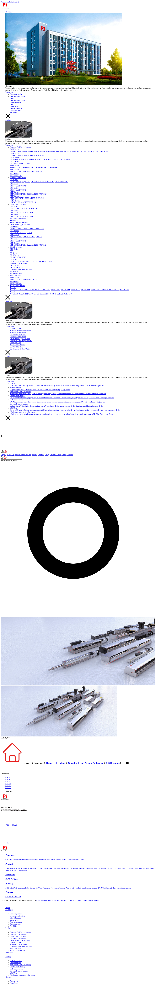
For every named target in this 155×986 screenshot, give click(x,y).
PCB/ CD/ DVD (16, 383)
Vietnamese (19, 455)
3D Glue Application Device (103, 414)
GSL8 (17, 208)
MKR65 (19, 202)
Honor (12, 98)
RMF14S (13, 245)
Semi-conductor (15, 388)
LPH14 (18, 212)
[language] (4, 453)
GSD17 (35, 155)
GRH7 (28, 159)
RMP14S (13, 194)
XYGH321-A (57, 294)
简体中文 (10, 455)
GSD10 (23, 155)
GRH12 (39, 159)
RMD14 (19, 172)
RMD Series (14, 170)
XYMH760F (124, 290)
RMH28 (39, 167)
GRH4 (17, 159)
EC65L (33, 261)
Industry (8, 356)
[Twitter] (2, 904)
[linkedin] (6, 834)
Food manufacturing (17, 396)
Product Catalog (16, 328)
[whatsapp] (6, 820)
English (3, 455)
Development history (17, 96)
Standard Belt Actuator (18, 178)
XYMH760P (65, 290)
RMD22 (32, 172)
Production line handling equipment (23, 398)
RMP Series (14, 192)
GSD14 (29, 155)
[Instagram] (5, 904)
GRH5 (23, 159)
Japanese (41, 455)
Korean (52, 455)
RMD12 (13, 172)
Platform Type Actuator (18, 263)
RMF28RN (40, 198)
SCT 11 (13, 251)
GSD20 (41, 155)
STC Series (14, 249)
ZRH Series (14, 220)
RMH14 (19, 167)
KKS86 (19, 176)
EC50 (12, 261)
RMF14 (13, 198)
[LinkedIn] (9, 904)
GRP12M (58, 182)
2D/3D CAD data (16, 347)
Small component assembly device (93, 394)
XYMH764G (55, 290)
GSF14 (12, 190)
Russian (58, 455)
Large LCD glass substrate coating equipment (26, 410)
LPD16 (24, 216)
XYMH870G (45, 290)
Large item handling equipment (81, 414)
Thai (29, 455)
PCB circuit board (16, 400)
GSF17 (18, 190)
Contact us (9, 897)
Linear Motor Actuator (18, 204)
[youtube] (6, 838)
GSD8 (17, 155)
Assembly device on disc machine (69, 394)
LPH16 (24, 212)
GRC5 (12, 163)
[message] (4, 458)
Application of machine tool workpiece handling (52, 414)
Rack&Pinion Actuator (18, 218)
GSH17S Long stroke (84, 151)
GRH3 (12, 159)
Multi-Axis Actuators (17, 286)
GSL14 (22, 208)
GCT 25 (19, 267)
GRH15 (46, 159)
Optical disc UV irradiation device (22, 406)
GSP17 (18, 186)
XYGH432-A (67, 294)
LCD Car (13, 408)
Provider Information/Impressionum (79, 900)
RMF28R (31, 198)
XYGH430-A (36, 294)
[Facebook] (12, 904)
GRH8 (33, 159)
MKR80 (26, 202)
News (3, 2)
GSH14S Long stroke (68, 151)
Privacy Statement (60, 900)
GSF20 (24, 190)
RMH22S (53, 167)
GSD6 (12, 155)
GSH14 (29, 151)
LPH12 (12, 212)
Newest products (16, 108)
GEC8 (17, 257)
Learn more (9, 92)
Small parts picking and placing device (89, 406)
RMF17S (20, 245)
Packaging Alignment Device (77, 398)
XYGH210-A (15, 294)
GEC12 (23, 257)
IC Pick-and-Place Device (32, 390)
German (70, 455)
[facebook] (6, 831)
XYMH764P (95, 290)
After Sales (9, 2)
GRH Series (14, 157)
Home (49, 762)
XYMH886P (105, 290)
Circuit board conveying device (48, 402)
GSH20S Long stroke (100, 151)
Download (9, 301)
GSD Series (14, 153)
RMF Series (14, 196)
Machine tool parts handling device (22, 414)
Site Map (95, 900)
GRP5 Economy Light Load (20, 182)
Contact (16, 2)
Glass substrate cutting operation (54, 410)
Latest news (14, 106)
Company (8, 12)
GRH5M (52, 159)
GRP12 (51, 182)
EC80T (49, 261)
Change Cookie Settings (45, 900)
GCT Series (14, 265)
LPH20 (30, 212)
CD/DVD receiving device (94, 386)
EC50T (23, 261)
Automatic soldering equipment (70, 402)
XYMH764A (15, 290)
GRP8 (39, 182)
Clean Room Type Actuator (20, 225)
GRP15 (65, 182)
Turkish (34, 455)
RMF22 (25, 198)
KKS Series (14, 174)
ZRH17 (13, 222)
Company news (15, 110)
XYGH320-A (25, 294)
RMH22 (32, 167)
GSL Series (14, 206)
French (64, 455)
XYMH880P (85, 290)
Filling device (65, 390)
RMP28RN (43, 194)
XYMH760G (35, 290)
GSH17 (35, 151)
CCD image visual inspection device (23, 402)
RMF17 (19, 198)
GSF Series (14, 188)
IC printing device (16, 390)
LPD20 (30, 216)
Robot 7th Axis (15, 275)
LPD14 (18, 216)
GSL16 (28, 208)
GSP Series (14, 184)
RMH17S (45, 167)
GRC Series (14, 161)
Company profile (16, 94)
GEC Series (14, 255)
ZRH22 (19, 222)
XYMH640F (114, 290)
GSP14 (12, 186)
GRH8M (59, 159)
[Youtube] (16, 904)
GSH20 (41, 151)
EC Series (13, 259)
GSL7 (12, 208)
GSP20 (24, 186)
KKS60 (13, 176)
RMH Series (14, 165)
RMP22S (27, 194)
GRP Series (14, 180)
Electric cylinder (16, 247)
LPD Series (14, 214)
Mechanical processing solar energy (23, 412)
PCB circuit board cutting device (21, 386)
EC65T (39, 261)
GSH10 (23, 151)
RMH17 (26, 167)
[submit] (77, 614)
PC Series (13, 253)
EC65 (28, 261)
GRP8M (45, 182)
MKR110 (32, 202)
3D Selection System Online (20, 349)
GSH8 (17, 151)
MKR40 (13, 202)
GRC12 (23, 163)
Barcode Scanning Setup (51, 390)
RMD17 (26, 172)
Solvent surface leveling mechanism (101, 398)
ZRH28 (25, 222)
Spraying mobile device (111, 410)
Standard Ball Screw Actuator (20, 147)
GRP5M (34, 182)
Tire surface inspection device (20, 394)
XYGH (12, 292)
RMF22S (27, 245)
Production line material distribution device (51, 398)
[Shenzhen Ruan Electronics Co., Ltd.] (5, 8)
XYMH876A (25, 290)
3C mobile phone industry (19, 404)
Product (8, 120)
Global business (15, 102)
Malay (47, 455)
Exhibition (13, 112)
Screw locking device (67, 406)
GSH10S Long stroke (52, 151)
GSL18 (34, 208)
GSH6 (12, 151)
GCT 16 (13, 267)
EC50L (17, 261)
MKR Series (14, 200)
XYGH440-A (46, 294)
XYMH (13, 288)
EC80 (44, 261)
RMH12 (13, 167)
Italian (25, 455)
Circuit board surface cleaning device (47, 386)
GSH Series (14, 149)
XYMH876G (75, 290)
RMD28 (39, 172)
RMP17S (20, 194)
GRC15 (29, 163)
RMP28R (34, 194)
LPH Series (14, 210)
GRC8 (17, 163)
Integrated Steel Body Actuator (21, 269)
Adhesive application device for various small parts (85, 410)
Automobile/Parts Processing (20, 392)
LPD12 (12, 216)
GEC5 (12, 257)
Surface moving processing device (44, 394)
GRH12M (66, 159)
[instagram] (6, 828)
